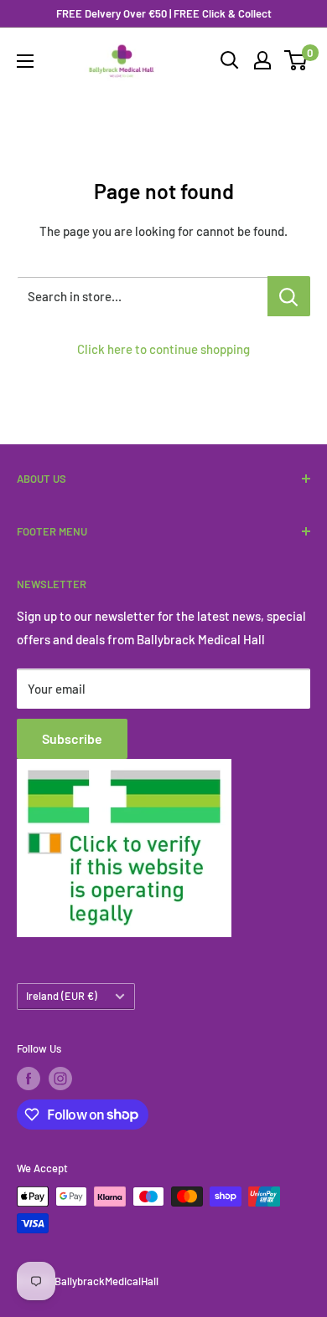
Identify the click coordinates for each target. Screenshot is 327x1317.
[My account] (262, 60)
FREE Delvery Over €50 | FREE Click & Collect (164, 13)
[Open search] (230, 60)
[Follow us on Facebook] (28, 1078)
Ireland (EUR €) (61, 995)
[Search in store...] (288, 296)
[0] (296, 60)
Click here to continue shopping (163, 348)
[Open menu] (25, 61)
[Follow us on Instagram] (60, 1078)
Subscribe (72, 738)
